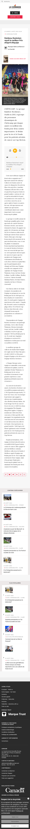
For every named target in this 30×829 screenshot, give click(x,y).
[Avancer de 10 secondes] (20, 150)
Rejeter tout (15, 817)
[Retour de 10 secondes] (10, 150)
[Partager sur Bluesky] (9, 474)
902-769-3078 (11, 765)
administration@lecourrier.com (10, 763)
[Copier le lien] (20, 474)
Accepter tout (15, 826)
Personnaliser (15, 821)
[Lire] (15, 151)
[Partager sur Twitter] (13, 474)
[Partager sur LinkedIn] (16, 474)
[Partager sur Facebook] (5, 474)
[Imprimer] (24, 474)
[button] (15, 12)
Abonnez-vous (15, 17)
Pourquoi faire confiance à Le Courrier (16, 48)
